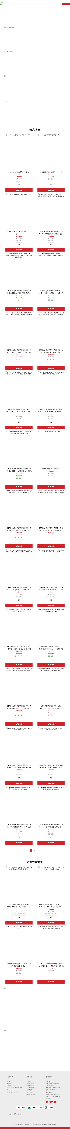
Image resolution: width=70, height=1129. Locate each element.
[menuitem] (31, 850)
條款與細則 (29, 1092)
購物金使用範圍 (30, 1094)
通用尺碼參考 (30, 1083)
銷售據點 (9, 1083)
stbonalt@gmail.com (52, 1094)
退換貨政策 (29, 1090)
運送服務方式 (30, 1085)
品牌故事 (9, 1081)
